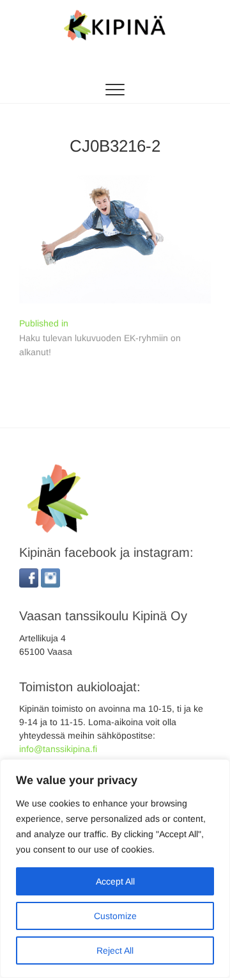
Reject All (115, 950)
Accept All (115, 881)
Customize (115, 916)
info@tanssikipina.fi (58, 749)
